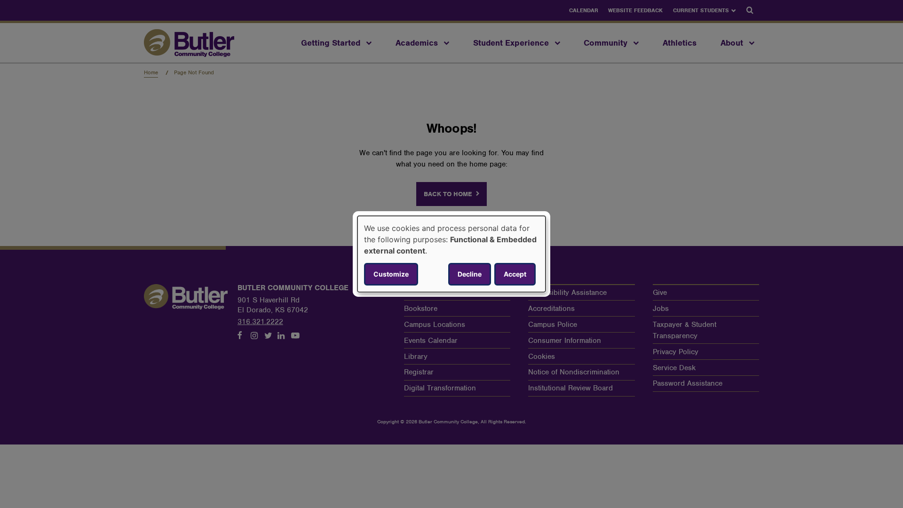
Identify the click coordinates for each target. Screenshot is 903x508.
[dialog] (451, 254)
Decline (470, 274)
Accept (515, 274)
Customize (391, 274)
